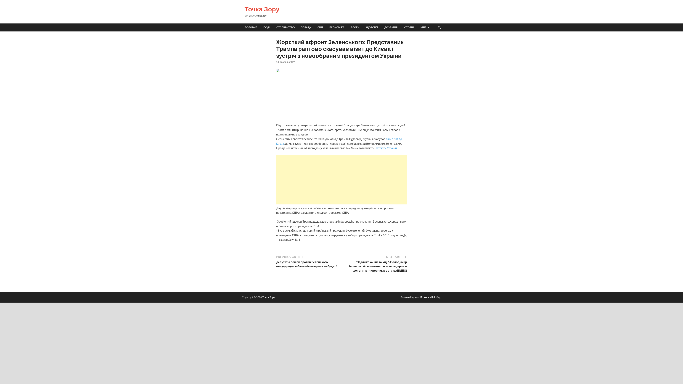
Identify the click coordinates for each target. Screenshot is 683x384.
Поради (306, 27)
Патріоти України (386, 148)
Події (266, 27)
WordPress (421, 297)
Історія (409, 27)
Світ (320, 27)
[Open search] (439, 27)
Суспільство (285, 27)
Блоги (355, 27)
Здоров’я (371, 27)
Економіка (337, 27)
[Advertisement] (341, 179)
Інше (423, 27)
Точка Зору (262, 9)
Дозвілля (391, 27)
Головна (251, 27)
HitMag (436, 297)
